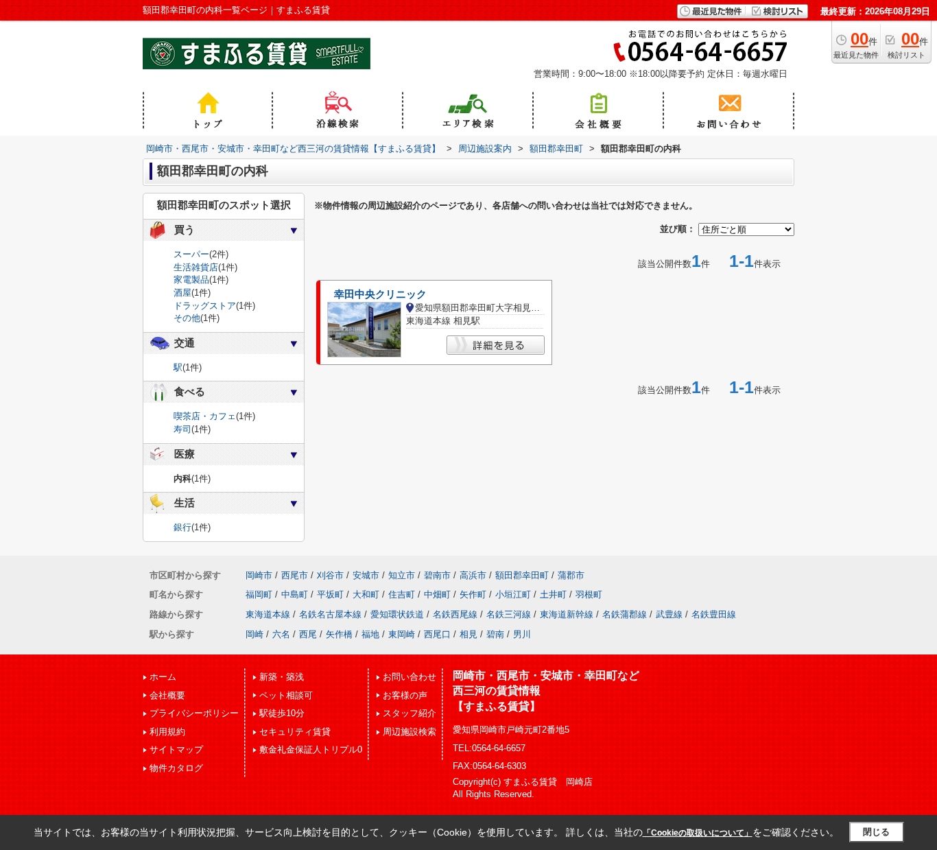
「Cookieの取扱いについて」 (697, 833)
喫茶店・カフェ (205, 416)
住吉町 (401, 594)
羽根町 (589, 594)
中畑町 (437, 594)
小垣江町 (513, 594)
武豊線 (669, 614)
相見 (468, 634)
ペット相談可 (286, 695)
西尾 (308, 634)
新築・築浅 (281, 677)
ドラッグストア (205, 305)
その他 (187, 318)
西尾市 (294, 575)
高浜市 (473, 575)
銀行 (182, 527)
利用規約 (167, 732)
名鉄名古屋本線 (330, 614)
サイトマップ (176, 749)
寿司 (182, 429)
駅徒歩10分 (282, 713)
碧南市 (437, 575)
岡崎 (254, 634)
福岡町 (259, 594)
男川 (522, 634)
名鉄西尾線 (455, 614)
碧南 (495, 634)
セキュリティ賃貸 (295, 732)
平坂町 (330, 594)
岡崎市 (259, 575)
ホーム (163, 677)
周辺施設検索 (409, 732)
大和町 (366, 594)
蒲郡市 (571, 575)
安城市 (366, 575)
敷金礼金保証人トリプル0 (310, 749)
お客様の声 (405, 695)
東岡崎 (401, 634)
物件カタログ (176, 768)
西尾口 (437, 634)
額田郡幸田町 (522, 575)
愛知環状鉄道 (397, 614)
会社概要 (167, 695)
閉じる (876, 832)
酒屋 (182, 292)
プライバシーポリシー (194, 713)
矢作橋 (339, 634)
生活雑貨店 (196, 267)
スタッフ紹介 (409, 713)
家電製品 (191, 279)
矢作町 (473, 594)
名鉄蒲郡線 (624, 614)
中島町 (294, 594)
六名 (281, 634)
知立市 (401, 575)
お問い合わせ (409, 677)
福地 (370, 634)
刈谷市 (330, 575)
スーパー (191, 254)
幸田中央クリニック (380, 294)
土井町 (553, 594)
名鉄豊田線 (713, 614)
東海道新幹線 (566, 614)
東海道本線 (268, 614)
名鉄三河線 (508, 614)
